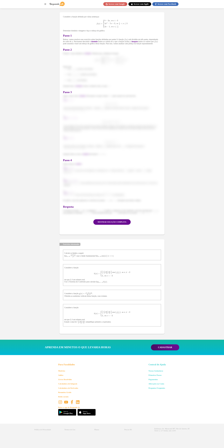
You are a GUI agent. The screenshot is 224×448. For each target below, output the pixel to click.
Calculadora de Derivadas (68, 388)
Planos (96, 430)
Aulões (60, 375)
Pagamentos (153, 379)
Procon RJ (128, 430)
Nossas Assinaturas (156, 371)
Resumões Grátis (64, 392)
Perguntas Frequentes (157, 388)
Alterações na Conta (156, 384)
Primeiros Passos (155, 375)
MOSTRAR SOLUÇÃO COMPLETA (112, 222)
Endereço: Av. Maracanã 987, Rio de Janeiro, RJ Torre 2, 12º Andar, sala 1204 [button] (172, 430)
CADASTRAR (165, 347)
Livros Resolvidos (65, 379)
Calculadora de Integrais (67, 384)
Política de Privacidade (42, 430)
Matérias (61, 371)
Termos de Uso (69, 430)
